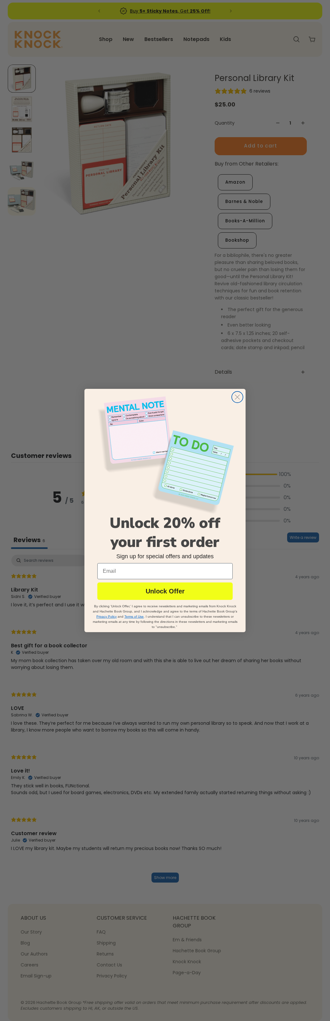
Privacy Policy (106, 616)
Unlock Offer (165, 591)
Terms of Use (134, 616)
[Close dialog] (237, 397)
